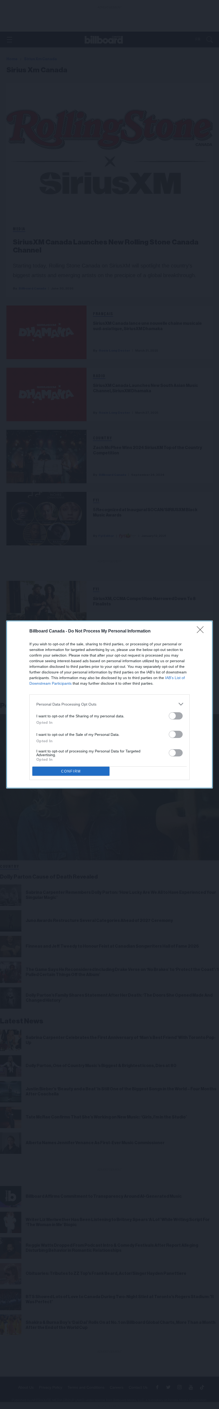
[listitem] (109, 704)
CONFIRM (71, 771)
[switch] (176, 715)
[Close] (202, 631)
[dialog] (109, 704)
